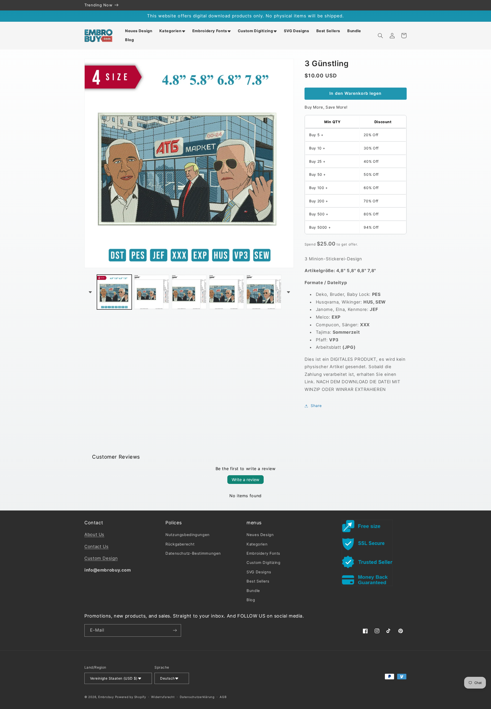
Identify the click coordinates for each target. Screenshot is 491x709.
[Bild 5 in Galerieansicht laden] (264, 292)
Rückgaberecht (179, 544)
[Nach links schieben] (90, 292)
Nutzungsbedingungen (187, 534)
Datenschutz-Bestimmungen (193, 553)
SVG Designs (259, 572)
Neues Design (260, 534)
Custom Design (101, 558)
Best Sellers (258, 581)
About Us (94, 534)
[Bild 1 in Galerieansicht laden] (114, 292)
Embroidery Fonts (263, 553)
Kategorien (257, 544)
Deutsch (167, 678)
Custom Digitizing (264, 562)
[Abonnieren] (175, 630)
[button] (172, 31)
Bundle (253, 590)
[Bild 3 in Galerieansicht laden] (189, 292)
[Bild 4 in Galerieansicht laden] (226, 292)
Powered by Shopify (130, 697)
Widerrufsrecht (162, 697)
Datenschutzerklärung (197, 697)
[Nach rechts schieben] (288, 292)
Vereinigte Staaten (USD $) (114, 678)
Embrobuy (106, 697)
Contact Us (96, 546)
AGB (223, 697)
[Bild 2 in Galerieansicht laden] (151, 292)
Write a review (245, 479)
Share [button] (316, 405)
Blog (251, 600)
